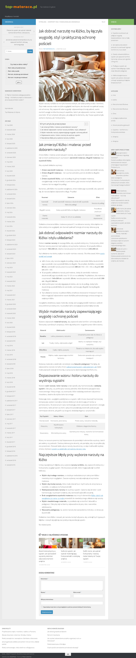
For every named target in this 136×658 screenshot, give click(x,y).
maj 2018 (10, 373)
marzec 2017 (11, 433)
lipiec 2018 (10, 368)
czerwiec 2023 (11, 263)
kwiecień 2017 (11, 428)
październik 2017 (12, 401)
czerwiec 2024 (11, 208)
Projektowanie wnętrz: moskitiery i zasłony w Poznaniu (19, 632)
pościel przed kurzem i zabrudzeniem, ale (82, 367)
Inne (114, 95)
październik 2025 (12, 148)
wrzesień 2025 (11, 153)
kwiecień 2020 (11, 313)
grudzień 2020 (11, 304)
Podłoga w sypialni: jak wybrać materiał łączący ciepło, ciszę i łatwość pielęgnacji (120, 68)
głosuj (19, 82)
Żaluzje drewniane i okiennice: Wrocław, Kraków (16, 635)
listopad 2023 (11, 240)
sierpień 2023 (11, 254)
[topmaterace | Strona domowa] (21, 7)
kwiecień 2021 (11, 295)
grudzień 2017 (11, 391)
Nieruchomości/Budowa (120, 104)
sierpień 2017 (11, 410)
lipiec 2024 (10, 203)
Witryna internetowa (47, 599)
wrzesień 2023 (11, 249)
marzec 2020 (11, 318)
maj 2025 (10, 162)
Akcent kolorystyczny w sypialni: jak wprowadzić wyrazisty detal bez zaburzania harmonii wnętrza (47, 556)
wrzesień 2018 (11, 359)
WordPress (13, 657)
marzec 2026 (11, 134)
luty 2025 (10, 171)
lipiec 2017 (10, 414)
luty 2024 (10, 226)
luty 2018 (10, 382)
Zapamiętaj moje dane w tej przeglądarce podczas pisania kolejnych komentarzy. (67, 607)
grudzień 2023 (11, 235)
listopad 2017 (11, 396)
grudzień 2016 (11, 446)
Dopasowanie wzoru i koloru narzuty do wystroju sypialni (60, 135)
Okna (114, 113)
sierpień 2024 (11, 199)
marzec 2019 (11, 350)
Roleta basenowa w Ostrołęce (56, 644)
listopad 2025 (11, 143)
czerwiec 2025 (11, 157)
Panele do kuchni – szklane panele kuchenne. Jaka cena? (119, 251)
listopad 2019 (11, 332)
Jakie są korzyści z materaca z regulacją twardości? (120, 155)
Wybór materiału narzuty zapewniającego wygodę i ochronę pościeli (64, 132)
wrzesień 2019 (11, 336)
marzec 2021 (11, 300)
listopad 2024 (11, 185)
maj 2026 (10, 125)
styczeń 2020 (11, 327)
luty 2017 (10, 437)
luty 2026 (10, 139)
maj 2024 (10, 212)
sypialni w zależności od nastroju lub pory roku (68, 449)
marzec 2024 (11, 221)
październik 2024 (12, 189)
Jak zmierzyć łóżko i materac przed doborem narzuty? (59, 127)
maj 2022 (10, 277)
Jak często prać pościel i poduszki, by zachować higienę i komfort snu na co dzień (121, 47)
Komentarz (44, 579)
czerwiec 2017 (11, 419)
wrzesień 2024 (11, 194)
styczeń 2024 (11, 231)
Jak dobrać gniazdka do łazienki (56, 632)
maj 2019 (10, 345)
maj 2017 (10, 424)
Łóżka (115, 100)
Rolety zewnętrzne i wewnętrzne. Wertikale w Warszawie (19, 638)
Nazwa (43, 592)
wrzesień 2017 (11, 405)
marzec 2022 (11, 286)
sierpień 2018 (11, 364)
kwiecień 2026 (11, 130)
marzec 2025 (11, 166)
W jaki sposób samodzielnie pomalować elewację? (62, 648)
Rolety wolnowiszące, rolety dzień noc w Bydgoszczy (18, 648)
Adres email (77, 592)
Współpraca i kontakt (12, 16)
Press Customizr (26, 657)
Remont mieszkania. (53, 635)
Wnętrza (115, 137)
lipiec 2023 (10, 258)
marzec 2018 (11, 378)
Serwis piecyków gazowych (121, 125)
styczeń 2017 (11, 442)
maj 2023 (10, 267)
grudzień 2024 (11, 180)
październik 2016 (12, 456)
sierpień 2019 (11, 341)
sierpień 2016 (11, 465)
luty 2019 (10, 355)
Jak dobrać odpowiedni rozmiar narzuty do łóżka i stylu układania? (63, 130)
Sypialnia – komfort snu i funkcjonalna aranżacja (59, 22)
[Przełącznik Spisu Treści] (85, 124)
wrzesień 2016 (11, 460)
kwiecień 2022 (11, 281)
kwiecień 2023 (11, 272)
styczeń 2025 (11, 176)
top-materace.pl (49, 49)
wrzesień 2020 (11, 309)
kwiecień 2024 (11, 217)
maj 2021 (10, 290)
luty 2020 (10, 323)
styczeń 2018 (11, 387)
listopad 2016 (11, 451)
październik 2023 (12, 244)
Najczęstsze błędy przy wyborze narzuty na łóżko (58, 138)
